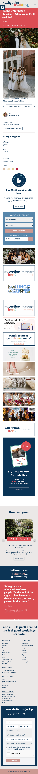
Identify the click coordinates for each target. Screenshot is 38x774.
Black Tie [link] (6, 142)
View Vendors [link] (19, 231)
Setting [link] (24, 657)
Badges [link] (4, 703)
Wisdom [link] (4, 645)
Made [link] (4, 648)
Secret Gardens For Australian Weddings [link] (19, 546)
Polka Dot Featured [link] (19, 539)
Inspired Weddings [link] (17, 25)
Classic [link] (5, 144)
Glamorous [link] (6, 146)
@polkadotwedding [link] (19, 577)
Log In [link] (4, 687)
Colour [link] (24, 650)
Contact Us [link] (5, 685)
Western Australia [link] (8, 161)
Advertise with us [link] (7, 700)
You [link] (3, 650)
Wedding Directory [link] (8, 670)
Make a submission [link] (7, 694)
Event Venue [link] (7, 153)
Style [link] (23, 655)
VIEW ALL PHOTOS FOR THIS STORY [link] (19, 106)
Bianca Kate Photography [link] (11, 124)
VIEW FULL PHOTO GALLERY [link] (13, 128)
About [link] (4, 679)
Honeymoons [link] (6, 652)
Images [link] (24, 648)
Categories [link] (25, 643)
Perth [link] (5, 160)
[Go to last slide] (3, 540)
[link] (2, 7)
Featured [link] (5, 25)
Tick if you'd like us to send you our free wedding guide (19, 748)
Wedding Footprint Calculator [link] (8, 662)
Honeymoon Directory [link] (9, 672)
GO (30, 239)
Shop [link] (3, 657)
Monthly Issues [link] (26, 662)
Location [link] (24, 652)
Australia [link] (6, 158)
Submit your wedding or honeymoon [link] (8, 697)
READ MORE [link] (19, 207)
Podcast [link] (4, 655)
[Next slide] (34, 540)
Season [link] (24, 659)
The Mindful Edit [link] (7, 659)
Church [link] (5, 151)
